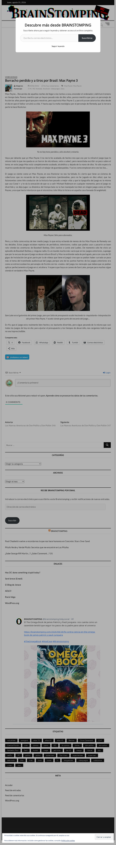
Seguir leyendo (58, 46)
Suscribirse (87, 38)
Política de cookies (68, 840)
